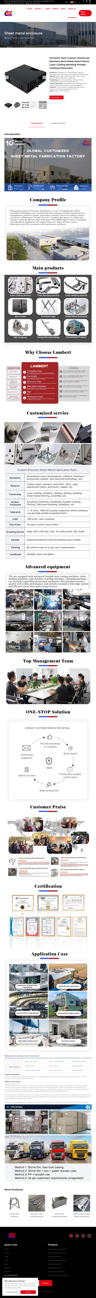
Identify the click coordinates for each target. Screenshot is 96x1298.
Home (29, 9)
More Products (58, 123)
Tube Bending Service (55, 1264)
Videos (55, 9)
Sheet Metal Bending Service (57, 1260)
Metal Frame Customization (57, 1249)
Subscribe (46, 1283)
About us (72, 9)
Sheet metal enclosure (27, 38)
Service (38, 9)
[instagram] (90, 1)
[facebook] (83, 1)
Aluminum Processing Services (58, 1275)
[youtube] (86, 1)
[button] (7, 77)
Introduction (37, 123)
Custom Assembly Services (57, 1253)
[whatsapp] (90, 3)
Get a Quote (83, 13)
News (63, 9)
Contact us (72, 17)
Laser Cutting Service (55, 1256)
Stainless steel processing (56, 1271)
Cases (47, 9)
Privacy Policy (50, 1291)
